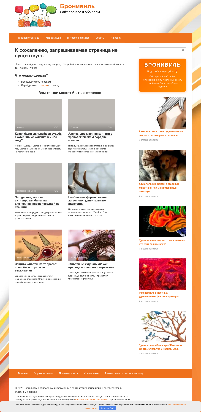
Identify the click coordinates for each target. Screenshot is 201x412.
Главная (23, 373)
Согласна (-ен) (107, 408)
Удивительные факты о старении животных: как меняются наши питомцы (159, 187)
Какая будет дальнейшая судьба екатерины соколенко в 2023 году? (38, 137)
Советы (100, 37)
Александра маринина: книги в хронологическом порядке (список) (90, 137)
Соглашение (91, 373)
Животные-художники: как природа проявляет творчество (91, 265)
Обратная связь (43, 373)
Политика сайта (68, 373)
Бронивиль (77, 6)
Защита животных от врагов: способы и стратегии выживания (36, 267)
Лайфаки (116, 37)
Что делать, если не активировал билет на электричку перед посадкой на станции (37, 202)
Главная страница (28, 37)
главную (43, 85)
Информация (53, 37)
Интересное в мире (78, 37)
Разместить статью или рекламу (124, 373)
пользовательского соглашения (91, 399)
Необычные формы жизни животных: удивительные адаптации (87, 200)
